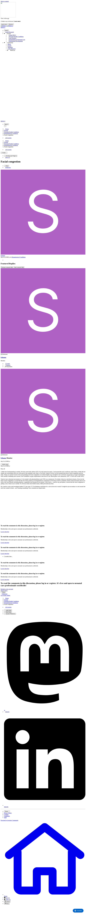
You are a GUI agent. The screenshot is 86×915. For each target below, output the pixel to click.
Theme (6, 811)
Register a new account (7, 589)
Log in (3, 531)
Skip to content (5, 1)
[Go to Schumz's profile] (43, 254)
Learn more (4, 24)
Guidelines (7, 816)
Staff (5, 817)
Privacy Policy (8, 813)
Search (6, 30)
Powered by (9, 820)
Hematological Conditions (19, 257)
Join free (7, 531)
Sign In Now (4, 590)
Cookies (6, 814)
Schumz (3, 255)
